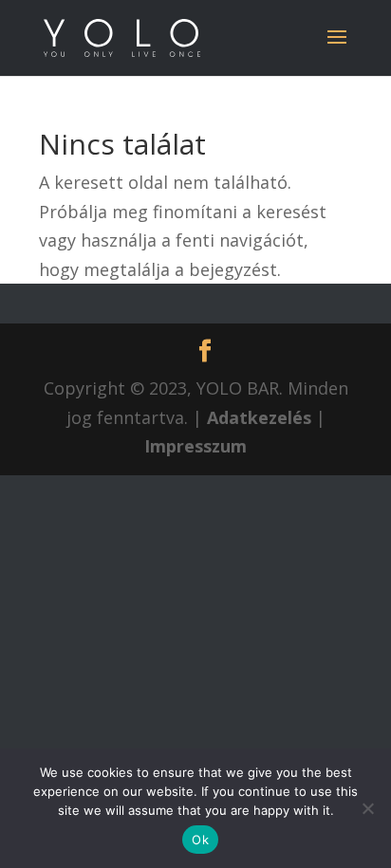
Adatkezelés (259, 417)
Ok (200, 839)
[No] (367, 808)
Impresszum (195, 445)
